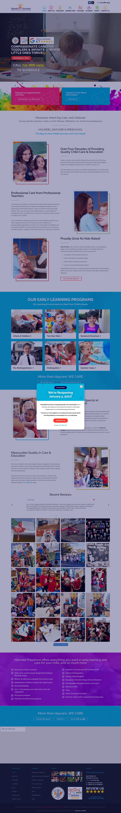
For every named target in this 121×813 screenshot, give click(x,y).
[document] (60, 406)
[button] (81, 386)
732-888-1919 (63, 425)
